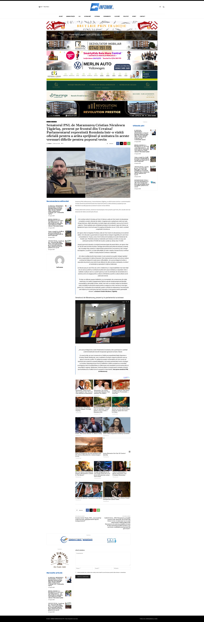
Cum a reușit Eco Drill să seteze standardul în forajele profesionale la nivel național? (56, 233)
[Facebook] (160, 7)
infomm (49, 143)
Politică (48, 121)
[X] (121, 143)
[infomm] (59, 260)
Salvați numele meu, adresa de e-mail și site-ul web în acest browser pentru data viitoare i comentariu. (101, 572)
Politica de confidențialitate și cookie (148, 618)
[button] (163, 7)
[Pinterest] (125, 143)
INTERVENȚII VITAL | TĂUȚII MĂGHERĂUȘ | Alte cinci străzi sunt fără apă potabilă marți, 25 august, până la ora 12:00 (141, 184)
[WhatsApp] (128, 143)
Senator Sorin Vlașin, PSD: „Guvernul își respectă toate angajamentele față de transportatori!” (88, 519)
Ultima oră (53, 121)
